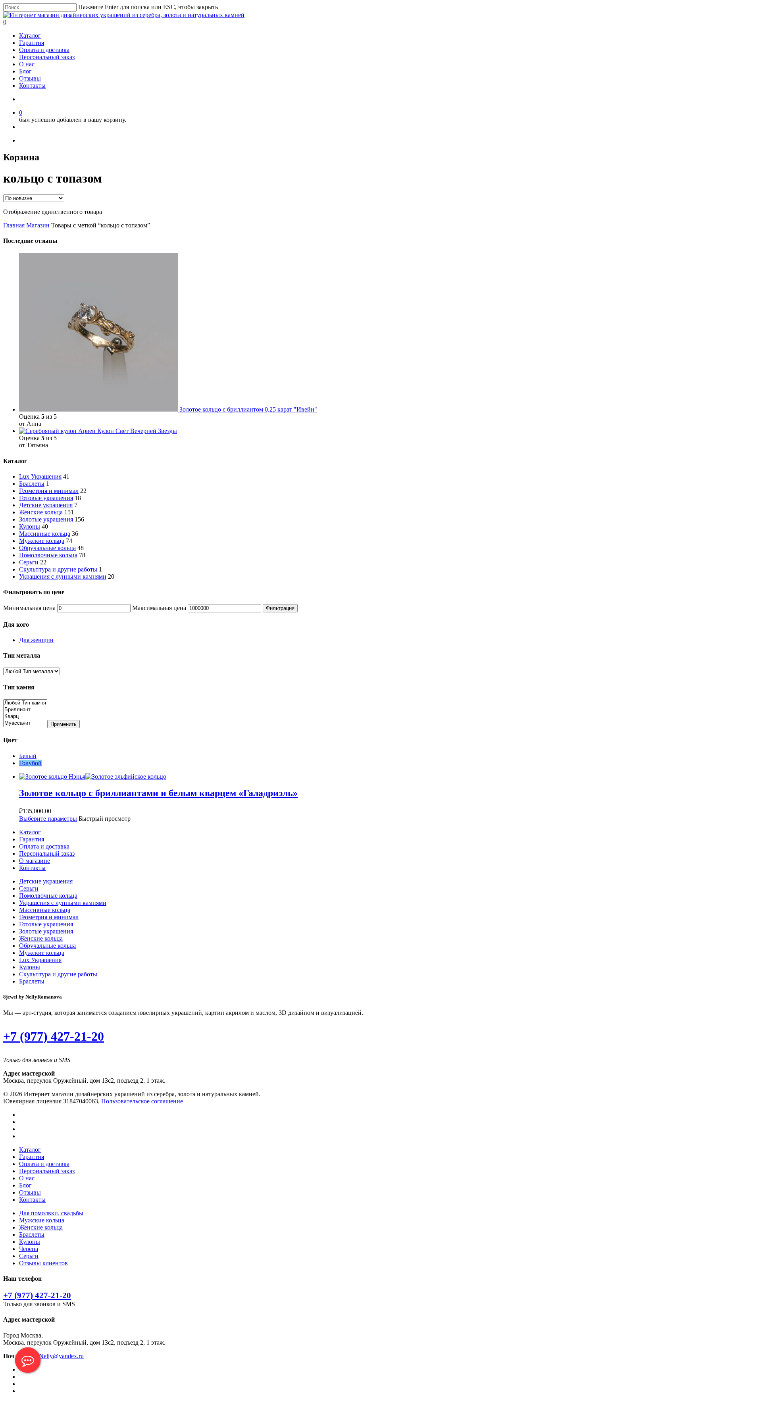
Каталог (30, 35)
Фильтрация (280, 608)
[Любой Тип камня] (25, 703)
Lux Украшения (40, 476)
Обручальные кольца (47, 548)
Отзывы (30, 78)
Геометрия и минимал (49, 490)
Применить (63, 724)
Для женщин (36, 640)
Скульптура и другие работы (58, 569)
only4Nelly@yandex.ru (54, 1356)
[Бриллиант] (25, 709)
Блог (25, 71)
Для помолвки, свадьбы (51, 1213)
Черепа (28, 1248)
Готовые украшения (46, 498)
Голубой (30, 763)
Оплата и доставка (44, 49)
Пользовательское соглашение (142, 1101)
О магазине (34, 860)
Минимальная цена (29, 607)
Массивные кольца (44, 533)
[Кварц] (25, 716)
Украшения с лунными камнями (62, 576)
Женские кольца (41, 512)
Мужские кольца (41, 540)
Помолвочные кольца (48, 555)
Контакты (32, 85)
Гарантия (31, 42)
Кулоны (29, 526)
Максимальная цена (159, 607)
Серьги (28, 562)
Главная (14, 225)
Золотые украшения (46, 519)
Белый (28, 755)
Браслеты (31, 483)
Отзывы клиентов (43, 1263)
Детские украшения (46, 505)
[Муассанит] (25, 723)
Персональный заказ (47, 57)
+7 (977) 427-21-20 (53, 1036)
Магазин (38, 225)
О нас (27, 64)
